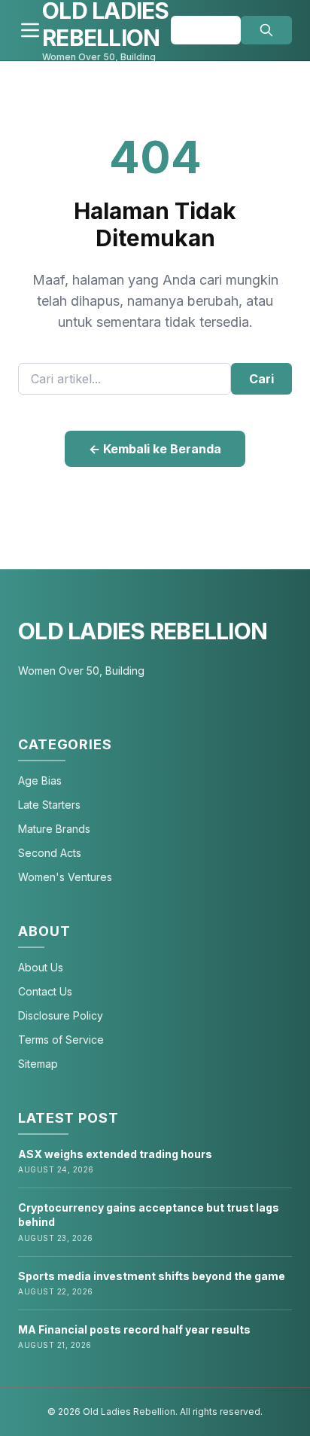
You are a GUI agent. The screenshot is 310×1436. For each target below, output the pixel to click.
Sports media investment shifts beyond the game (151, 1276)
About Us (40, 967)
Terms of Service (61, 1039)
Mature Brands (54, 828)
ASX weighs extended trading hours (115, 1154)
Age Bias (40, 780)
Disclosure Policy (60, 1015)
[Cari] (266, 30)
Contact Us (45, 991)
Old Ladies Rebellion (142, 631)
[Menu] (30, 30)
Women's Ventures (65, 876)
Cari (261, 378)
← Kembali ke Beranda (155, 448)
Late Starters (49, 804)
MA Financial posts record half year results (134, 1329)
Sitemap (38, 1063)
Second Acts (49, 852)
